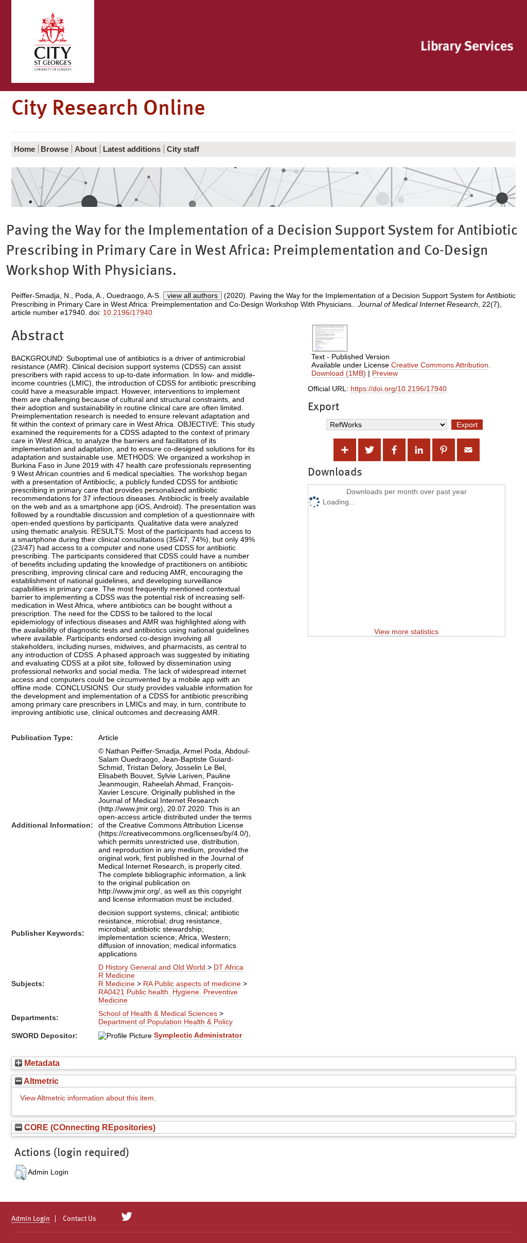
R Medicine (116, 975)
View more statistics (406, 631)
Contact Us (79, 1218)
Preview (385, 373)
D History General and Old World (151, 967)
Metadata (41, 1062)
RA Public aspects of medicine (192, 983)
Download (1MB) (338, 373)
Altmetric (40, 1081)
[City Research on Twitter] (127, 1217)
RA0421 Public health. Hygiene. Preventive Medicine (168, 996)
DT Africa (228, 967)
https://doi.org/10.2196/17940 (398, 388)
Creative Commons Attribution (439, 365)
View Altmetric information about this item (87, 1098)
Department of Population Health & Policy (165, 1022)
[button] (20, 1172)
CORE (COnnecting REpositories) (88, 1127)
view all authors (192, 295)
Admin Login (30, 1218)
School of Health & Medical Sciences (157, 1013)
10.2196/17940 (127, 312)
